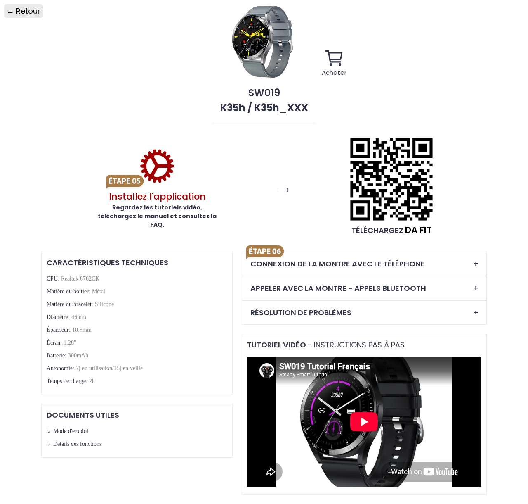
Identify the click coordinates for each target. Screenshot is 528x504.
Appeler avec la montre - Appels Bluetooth (338, 288)
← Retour (23, 11)
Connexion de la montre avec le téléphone (337, 264)
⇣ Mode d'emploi (67, 431)
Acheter (334, 72)
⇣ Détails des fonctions (74, 444)
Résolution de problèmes (300, 312)
